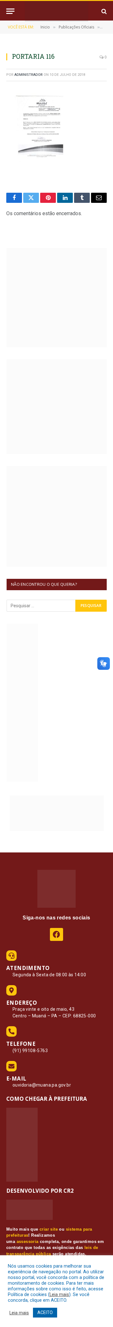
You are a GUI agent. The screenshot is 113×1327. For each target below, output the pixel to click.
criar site (49, 1229)
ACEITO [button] (45, 1312)
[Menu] (10, 11)
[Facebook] (56, 934)
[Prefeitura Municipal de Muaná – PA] (56, 11)
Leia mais (59, 1294)
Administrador (28, 75)
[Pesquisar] (103, 11)
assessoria (28, 1241)
